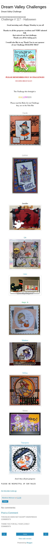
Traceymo (25, 443)
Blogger (29, 543)
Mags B (25, 302)
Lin (25, 237)
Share (5, 501)
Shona (25, 411)
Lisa (25, 274)
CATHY (25, 155)
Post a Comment (9, 513)
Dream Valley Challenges (23, 7)
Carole (25, 113)
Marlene (25, 340)
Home (25, 534)
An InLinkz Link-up (9, 491)
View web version (25, 539)
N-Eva (25, 373)
